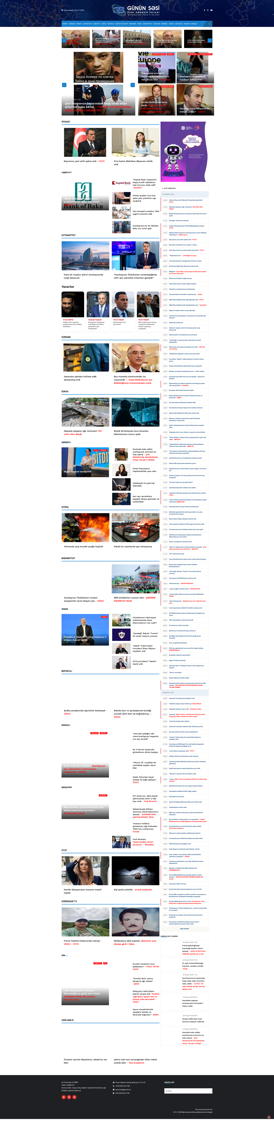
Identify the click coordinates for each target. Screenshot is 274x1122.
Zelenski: (187, 715)
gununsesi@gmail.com (123, 1089)
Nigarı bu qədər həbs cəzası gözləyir (182, 310)
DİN (105, 963)
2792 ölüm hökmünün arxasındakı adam (106, 42)
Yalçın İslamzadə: (187, 602)
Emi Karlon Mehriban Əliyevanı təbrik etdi (183, 266)
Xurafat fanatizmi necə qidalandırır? (146, 966)
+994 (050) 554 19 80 (122, 1086)
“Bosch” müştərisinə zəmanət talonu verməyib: (187, 548)
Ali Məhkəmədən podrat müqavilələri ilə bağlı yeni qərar (187, 614)
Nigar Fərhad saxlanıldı (78, 471)
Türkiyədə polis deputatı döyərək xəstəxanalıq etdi (136, 43)
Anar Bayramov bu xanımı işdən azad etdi (186, 250)
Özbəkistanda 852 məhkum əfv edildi (182, 488)
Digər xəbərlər (184, 928)
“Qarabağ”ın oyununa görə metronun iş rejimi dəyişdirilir (185, 341)
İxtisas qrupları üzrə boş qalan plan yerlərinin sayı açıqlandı (144, 198)
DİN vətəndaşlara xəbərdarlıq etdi (181, 620)
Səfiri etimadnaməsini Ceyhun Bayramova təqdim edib (186, 426)
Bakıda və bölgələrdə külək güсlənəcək (183, 869)
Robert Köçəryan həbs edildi (179, 678)
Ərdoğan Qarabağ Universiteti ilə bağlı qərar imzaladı (185, 637)
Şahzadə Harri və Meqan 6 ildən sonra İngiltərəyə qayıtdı (186, 667)
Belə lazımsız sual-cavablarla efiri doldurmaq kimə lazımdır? (84, 810)
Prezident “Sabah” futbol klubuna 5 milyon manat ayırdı (186, 360)
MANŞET (65, 24)
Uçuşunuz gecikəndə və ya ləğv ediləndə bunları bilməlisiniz (186, 862)
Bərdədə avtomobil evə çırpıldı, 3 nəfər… (183, 245)
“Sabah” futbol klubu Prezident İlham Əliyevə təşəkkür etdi (144, 648)
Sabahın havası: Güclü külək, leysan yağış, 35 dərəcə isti (188, 469)
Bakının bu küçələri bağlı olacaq (180, 278)
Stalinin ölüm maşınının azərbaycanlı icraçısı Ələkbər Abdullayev (188, 234)
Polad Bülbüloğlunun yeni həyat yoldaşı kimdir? (75, 42)
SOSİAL (139, 24)
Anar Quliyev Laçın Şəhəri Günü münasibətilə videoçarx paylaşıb (185, 855)
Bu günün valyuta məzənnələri (179, 655)
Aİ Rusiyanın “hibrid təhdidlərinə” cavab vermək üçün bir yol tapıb (188, 909)
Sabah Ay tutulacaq (176, 322)
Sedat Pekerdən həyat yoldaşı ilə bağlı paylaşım (145, 780)
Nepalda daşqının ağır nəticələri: (186, 208)
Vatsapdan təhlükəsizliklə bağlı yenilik (182, 791)
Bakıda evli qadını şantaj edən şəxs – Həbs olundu (186, 371)
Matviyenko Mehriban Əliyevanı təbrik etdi (184, 413)
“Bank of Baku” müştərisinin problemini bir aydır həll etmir (83, 201)
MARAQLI (194, 24)
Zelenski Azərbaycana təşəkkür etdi (182, 698)
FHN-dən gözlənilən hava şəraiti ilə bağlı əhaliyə (186, 649)
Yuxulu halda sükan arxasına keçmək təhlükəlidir (187, 595)
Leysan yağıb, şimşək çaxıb (184, 589)
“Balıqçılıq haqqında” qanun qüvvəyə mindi (184, 354)
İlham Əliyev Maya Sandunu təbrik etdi (182, 519)
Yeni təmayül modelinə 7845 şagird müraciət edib (186, 524)
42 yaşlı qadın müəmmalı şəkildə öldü (182, 402)
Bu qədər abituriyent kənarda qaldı (181, 390)
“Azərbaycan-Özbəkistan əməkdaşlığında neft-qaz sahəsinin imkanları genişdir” (187, 452)
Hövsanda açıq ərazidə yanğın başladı (182, 284)
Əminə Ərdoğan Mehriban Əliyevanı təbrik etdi (185, 802)
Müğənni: (187, 272)
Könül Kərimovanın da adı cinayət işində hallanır (186, 786)
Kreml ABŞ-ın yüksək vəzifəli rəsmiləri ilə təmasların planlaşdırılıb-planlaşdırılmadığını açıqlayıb (187, 895)
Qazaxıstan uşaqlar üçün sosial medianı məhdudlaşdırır (183, 565)
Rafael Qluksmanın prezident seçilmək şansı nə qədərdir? (185, 397)
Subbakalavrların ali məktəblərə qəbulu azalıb (185, 458)
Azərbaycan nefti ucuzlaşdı (179, 625)
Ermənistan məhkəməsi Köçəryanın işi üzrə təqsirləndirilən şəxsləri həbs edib (184, 923)
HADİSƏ (171, 24)
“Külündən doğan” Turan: (197, 40)
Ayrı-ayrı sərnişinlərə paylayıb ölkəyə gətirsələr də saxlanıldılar (146, 499)
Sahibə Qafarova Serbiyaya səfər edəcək (183, 756)
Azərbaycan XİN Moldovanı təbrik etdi (182, 578)
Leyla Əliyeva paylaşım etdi (181, 751)
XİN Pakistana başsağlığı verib (180, 844)
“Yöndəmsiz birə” (183, 255)
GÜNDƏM (72, 24)
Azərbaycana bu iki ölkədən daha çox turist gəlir (186, 529)
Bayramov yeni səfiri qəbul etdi (84, 161)
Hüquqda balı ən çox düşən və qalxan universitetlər (187, 432)
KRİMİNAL (164, 24)
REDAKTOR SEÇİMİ (121, 24)
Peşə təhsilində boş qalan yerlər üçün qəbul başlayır (187, 559)
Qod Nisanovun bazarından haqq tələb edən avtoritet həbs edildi (193, 983)
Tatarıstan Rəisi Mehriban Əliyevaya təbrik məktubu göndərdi (187, 762)
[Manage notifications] (269, 1117)
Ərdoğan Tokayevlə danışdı (179, 220)
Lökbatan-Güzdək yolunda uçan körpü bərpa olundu (188, 494)
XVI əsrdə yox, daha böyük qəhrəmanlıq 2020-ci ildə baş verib (145, 798)
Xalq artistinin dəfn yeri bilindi (129, 597)
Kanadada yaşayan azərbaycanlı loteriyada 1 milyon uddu (192, 1003)
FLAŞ (95, 450)
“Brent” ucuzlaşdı (175, 672)
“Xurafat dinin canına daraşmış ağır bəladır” (143, 981)
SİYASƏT (79, 24)
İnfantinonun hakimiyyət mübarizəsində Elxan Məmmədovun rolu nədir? (145, 620)
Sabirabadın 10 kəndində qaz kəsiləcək (183, 335)
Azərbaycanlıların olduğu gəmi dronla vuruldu (185, 261)
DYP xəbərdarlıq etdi (176, 554)
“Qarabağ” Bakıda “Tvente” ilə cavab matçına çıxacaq (185, 572)
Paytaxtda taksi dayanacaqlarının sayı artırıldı (185, 889)
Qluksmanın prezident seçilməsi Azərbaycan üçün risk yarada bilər (155, 76)
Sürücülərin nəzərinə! (176, 796)
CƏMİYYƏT (97, 24)
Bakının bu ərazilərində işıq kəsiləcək (182, 631)
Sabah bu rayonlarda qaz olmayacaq (83, 546)
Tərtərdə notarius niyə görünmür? (181, 482)
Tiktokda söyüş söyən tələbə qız (185, 704)
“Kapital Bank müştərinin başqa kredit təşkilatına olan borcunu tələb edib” (186, 445)
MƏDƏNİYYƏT (147, 24)
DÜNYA (104, 24)
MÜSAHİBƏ (132, 24)
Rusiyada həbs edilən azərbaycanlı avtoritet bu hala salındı (98, 107)
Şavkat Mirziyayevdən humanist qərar (182, 463)
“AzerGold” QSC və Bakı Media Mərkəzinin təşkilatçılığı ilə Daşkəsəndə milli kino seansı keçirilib (135, 713)
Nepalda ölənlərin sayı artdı (185, 709)
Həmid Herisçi (181, 583)
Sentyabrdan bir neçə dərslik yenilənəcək (184, 506)
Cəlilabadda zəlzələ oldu (178, 807)
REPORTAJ (110, 24)
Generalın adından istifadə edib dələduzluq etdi (186, 726)
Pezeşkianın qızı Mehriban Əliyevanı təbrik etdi (186, 838)
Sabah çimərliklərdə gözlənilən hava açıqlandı (185, 366)
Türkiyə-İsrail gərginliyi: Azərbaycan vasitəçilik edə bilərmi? (187, 317)
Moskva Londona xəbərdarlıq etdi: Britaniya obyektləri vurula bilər (184, 419)
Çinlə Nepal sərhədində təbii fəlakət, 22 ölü (184, 849)
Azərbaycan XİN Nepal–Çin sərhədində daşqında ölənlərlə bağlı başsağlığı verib (186, 745)
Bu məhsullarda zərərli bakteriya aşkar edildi (185, 827)
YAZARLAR (156, 24)
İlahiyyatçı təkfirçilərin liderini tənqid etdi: (146, 996)
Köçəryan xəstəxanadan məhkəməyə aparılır (185, 833)
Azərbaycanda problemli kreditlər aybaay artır (185, 608)
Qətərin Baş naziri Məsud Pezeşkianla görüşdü (186, 201)
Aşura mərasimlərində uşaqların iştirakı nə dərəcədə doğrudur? (146, 1012)
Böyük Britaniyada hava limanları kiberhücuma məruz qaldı (188, 215)
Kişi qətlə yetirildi (133, 889)
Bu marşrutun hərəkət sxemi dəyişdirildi (183, 732)
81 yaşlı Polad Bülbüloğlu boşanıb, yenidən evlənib (192, 966)
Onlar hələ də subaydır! (85, 769)
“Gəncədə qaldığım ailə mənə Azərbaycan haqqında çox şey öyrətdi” (145, 736)
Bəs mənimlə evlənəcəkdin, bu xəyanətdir (83, 379)
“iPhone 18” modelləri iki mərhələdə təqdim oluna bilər (144, 765)
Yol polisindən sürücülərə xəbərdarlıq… (185, 294)
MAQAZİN (187, 24)
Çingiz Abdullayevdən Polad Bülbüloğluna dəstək (187, 227)
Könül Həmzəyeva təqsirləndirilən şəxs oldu (184, 768)
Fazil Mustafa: (143, 842)
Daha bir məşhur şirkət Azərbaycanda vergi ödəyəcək (184, 329)
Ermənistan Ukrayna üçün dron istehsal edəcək (185, 408)
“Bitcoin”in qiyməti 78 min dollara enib (182, 774)
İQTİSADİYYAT (87, 24)
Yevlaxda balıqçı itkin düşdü (179, 721)
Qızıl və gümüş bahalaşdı (178, 643)
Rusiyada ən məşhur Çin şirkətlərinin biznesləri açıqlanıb (186, 916)
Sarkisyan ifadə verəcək (177, 884)
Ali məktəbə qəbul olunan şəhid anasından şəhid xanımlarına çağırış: (167, 39)
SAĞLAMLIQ (179, 24)
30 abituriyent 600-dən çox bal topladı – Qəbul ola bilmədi (187, 378)
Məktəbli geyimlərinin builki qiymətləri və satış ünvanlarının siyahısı (185, 513)
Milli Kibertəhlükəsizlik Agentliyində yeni (186, 300)
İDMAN (104, 617)
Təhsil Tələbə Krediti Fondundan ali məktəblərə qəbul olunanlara (188, 501)
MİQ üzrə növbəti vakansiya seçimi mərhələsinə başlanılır (186, 813)
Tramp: (188, 780)
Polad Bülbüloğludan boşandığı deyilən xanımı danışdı (186, 877)
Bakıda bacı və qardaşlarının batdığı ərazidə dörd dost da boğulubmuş (83, 713)
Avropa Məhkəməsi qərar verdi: (187, 902)
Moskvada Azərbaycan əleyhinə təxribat (187, 348)
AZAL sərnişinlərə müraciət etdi (180, 542)
